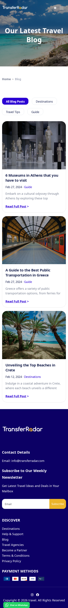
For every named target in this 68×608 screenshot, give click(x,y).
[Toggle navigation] (61, 8)
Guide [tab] (35, 112)
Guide (28, 187)
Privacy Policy (11, 561)
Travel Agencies (13, 545)
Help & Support (12, 534)
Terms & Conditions (16, 556)
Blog (18, 79)
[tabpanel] (34, 260)
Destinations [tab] (44, 101)
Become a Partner (14, 550)
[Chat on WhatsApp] (16, 604)
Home (6, 79)
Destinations (32, 377)
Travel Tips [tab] (13, 112)
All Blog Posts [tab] (15, 101)
